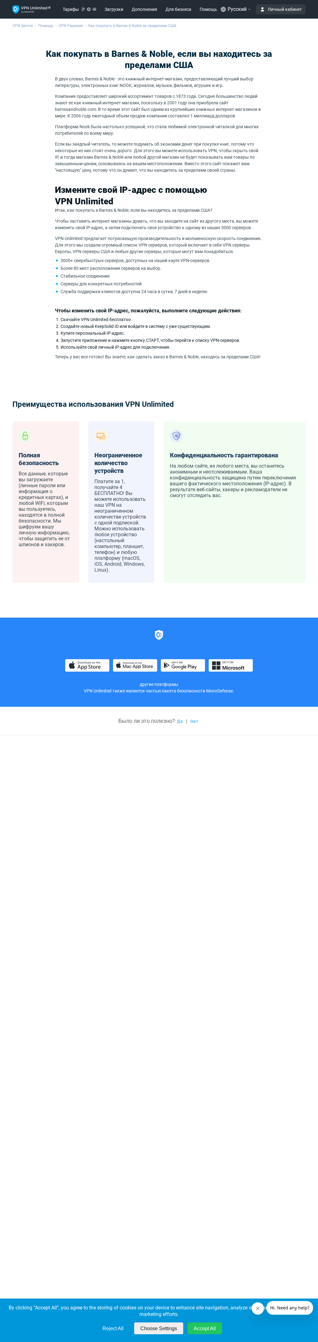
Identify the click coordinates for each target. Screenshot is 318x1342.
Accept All (205, 1328)
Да (180, 721)
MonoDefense (219, 690)
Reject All (113, 1328)
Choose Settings (158, 1328)
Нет (194, 721)
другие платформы (159, 684)
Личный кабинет (285, 9)
